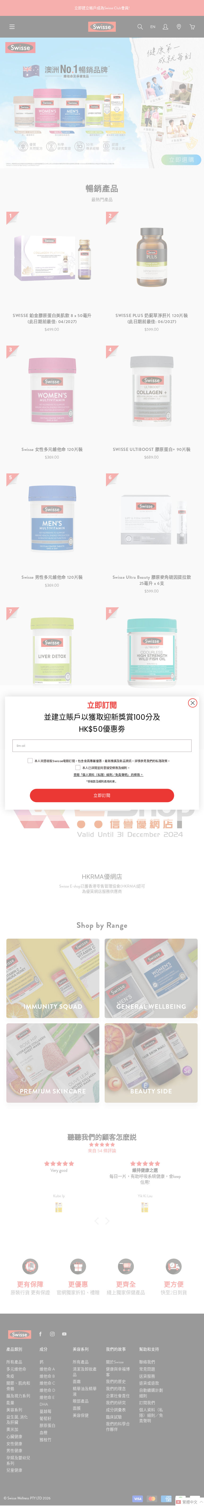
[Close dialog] (192, 702)
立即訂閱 (102, 795)
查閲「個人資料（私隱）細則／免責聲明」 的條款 (107, 774)
